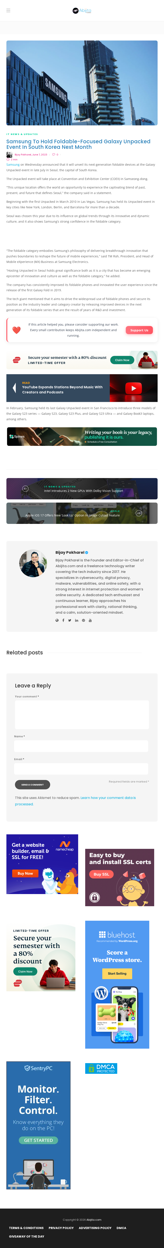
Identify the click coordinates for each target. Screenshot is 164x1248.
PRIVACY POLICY (61, 1228)
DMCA (121, 1228)
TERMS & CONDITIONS (26, 1228)
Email (19, 759)
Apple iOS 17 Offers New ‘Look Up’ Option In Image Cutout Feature (72, 515)
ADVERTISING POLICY (95, 1228)
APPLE (115, 511)
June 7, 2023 (39, 154)
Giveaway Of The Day (26, 1236)
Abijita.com (93, 1220)
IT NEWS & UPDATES (22, 134)
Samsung (13, 164)
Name (19, 736)
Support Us (139, 330)
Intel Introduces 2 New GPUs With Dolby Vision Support (83, 491)
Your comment (27, 696)
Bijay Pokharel (23, 154)
